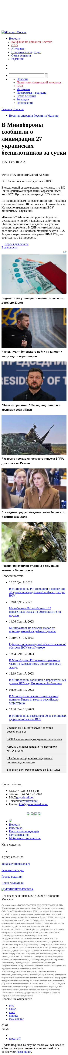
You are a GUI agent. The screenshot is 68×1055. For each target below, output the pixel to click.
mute (12, 1012)
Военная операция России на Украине (33, 115)
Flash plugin (23, 1051)
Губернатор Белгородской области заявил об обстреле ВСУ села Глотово (37, 645)
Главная (7, 109)
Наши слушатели (13, 883)
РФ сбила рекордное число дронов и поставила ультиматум (30, 760)
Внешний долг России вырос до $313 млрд (33, 769)
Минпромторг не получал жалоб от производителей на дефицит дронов (32, 629)
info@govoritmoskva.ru (33, 804)
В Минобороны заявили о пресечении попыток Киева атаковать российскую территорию (34, 699)
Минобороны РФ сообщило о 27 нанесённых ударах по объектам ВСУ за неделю (35, 612)
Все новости (10, 247)
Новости (14, 38)
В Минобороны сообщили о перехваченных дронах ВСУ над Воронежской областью (37, 681)
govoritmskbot (24, 797)
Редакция (17, 58)
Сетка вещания (21, 55)
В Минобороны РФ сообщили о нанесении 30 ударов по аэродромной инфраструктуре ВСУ (37, 592)
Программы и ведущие (26, 52)
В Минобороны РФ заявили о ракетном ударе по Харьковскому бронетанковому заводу (35, 664)
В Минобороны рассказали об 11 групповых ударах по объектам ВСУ (37, 717)
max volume (16, 1019)
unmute (13, 1015)
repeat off (14, 1038)
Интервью (18, 48)
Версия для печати (17, 244)
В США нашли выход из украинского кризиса (34, 739)
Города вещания (12, 876)
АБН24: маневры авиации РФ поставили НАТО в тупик (32, 748)
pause (12, 1008)
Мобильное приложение (25, 838)
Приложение (25, 102)
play (11, 1005)
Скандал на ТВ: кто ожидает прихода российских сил (30, 729)
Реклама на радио (13, 870)
